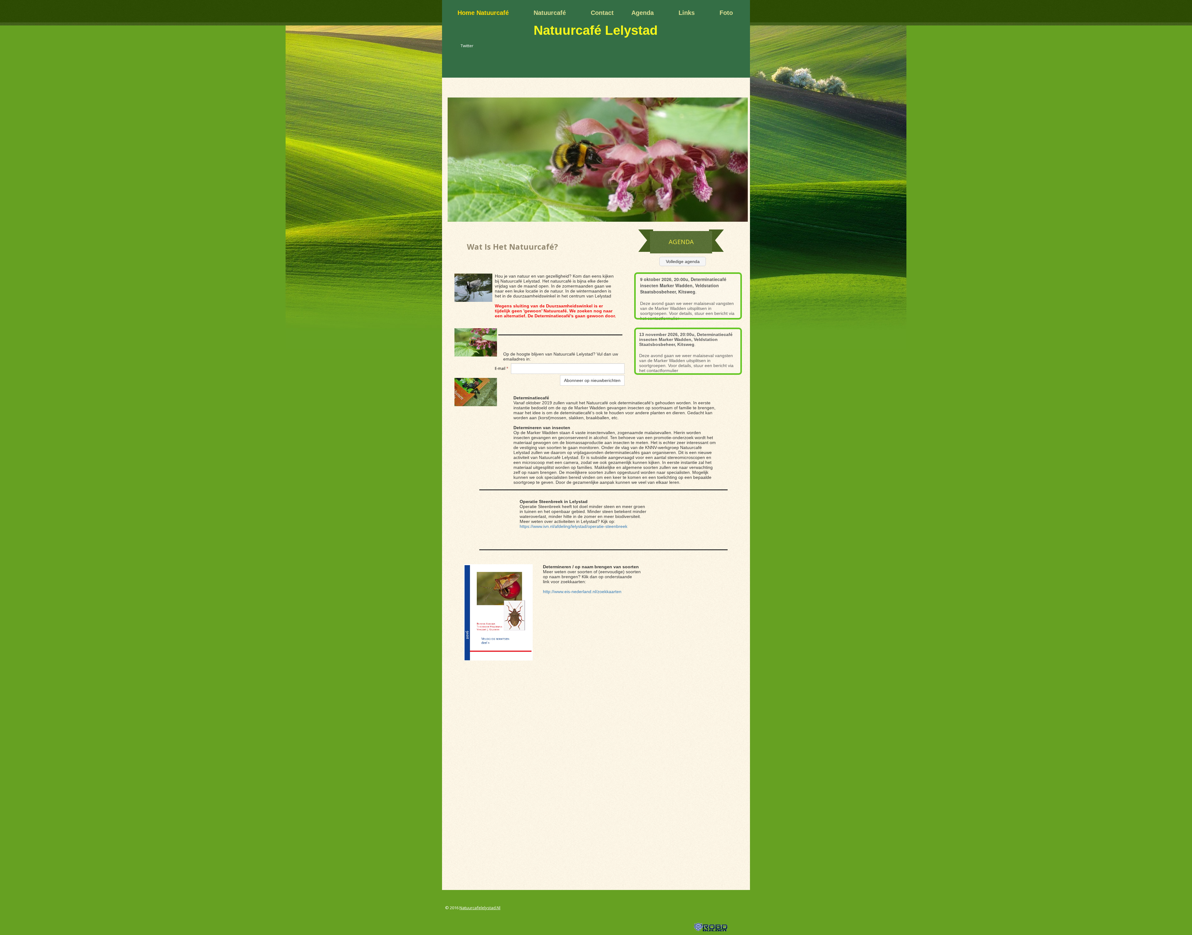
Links (687, 12)
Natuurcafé (550, 12)
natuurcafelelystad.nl (479, 907)
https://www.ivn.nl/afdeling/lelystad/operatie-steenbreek (573, 526)
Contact (602, 12)
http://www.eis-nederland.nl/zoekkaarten (582, 591)
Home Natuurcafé (483, 12)
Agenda (642, 12)
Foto (726, 12)
